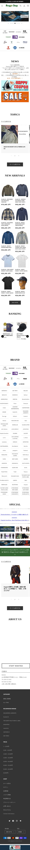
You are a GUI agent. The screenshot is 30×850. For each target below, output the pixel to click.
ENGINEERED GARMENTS (9, 713)
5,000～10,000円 (7, 750)
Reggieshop (13, 840)
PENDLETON (4, 454)
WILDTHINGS (15, 484)
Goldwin (15, 416)
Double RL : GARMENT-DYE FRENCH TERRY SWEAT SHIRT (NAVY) (20, 201)
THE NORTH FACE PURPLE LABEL (26, 476)
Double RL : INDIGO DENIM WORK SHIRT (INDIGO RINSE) (20, 224)
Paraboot (26, 450)
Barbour (26, 395)
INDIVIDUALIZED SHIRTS (4, 424)
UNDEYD (15, 480)
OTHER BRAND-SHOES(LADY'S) (25, 493)
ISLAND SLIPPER (25, 424)
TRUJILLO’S (4, 476)
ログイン (5, 787)
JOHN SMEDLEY (14, 429)
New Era (26, 446)
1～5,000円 (6, 746)
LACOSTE (26, 433)
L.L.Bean (26, 437)
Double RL (15, 412)
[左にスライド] (11, 156)
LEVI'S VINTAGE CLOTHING (15, 437)
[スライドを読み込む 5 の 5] (19, 23)
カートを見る (7, 783)
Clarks (4, 407)
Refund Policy (7, 810)
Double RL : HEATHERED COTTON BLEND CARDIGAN (7, 201)
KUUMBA (15, 433)
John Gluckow (4, 429)
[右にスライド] (18, 156)
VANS (25, 480)
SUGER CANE (15, 467)
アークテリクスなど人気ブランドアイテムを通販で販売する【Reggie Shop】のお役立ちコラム (15, 552)
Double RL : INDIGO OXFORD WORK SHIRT (6, 246)
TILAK (15, 471)
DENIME (4, 412)
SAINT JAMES (15, 459)
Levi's (4, 437)
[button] (2, 6)
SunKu (25, 467)
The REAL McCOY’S (4, 480)
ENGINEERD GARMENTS (25, 412)
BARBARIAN (15, 395)
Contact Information (8, 813)
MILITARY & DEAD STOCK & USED (4, 488)
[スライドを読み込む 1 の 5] (11, 23)
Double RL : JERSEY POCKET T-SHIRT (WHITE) (21, 270)
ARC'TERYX (14, 390)
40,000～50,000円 (8, 765)
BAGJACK (26, 390)
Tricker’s (26, 471)
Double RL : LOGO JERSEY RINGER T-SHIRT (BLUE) (7, 270)
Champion (25, 403)
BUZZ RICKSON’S (4, 403)
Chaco (15, 403)
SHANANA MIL (15, 463)
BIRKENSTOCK (4, 399)
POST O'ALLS (26, 454)
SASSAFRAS (4, 463)
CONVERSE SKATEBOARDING (15, 407)
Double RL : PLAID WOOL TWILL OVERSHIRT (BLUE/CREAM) (7, 224)
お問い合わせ (7, 806)
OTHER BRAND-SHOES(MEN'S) (15, 493)
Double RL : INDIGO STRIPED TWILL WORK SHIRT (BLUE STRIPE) (20, 247)
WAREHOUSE (4, 484)
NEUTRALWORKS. (4, 446)
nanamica (4, 442)
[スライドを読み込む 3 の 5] (15, 23)
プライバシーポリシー (9, 802)
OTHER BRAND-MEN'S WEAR (15, 488)
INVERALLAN (15, 424)
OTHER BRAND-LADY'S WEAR (25, 488)
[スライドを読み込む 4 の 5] (17, 23)
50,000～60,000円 (8, 769)
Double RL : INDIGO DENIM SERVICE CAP (20, 292)
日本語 (20, 832)
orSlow (4, 450)
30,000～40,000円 (8, 761)
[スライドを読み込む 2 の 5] (13, 23)
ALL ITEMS (6, 702)
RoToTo (4, 459)
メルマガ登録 (7, 794)
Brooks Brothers (25, 399)
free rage (4, 416)
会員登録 (5, 791)
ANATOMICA (4, 390)
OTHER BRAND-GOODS (4, 493)
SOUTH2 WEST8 (25, 463)
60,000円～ (6, 773)
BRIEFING (15, 399)
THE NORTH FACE (15, 476)
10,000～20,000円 (8, 754)
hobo (26, 420)
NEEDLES (15, 442)
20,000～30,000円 (8, 757)
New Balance (15, 446)
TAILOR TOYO (4, 471)
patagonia (15, 450)
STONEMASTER (4, 467)
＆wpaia (26, 484)
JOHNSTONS (26, 429)
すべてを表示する (6, 121)
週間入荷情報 (7, 698)
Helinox (4, 420)
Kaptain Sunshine (4, 433)
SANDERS (26, 459)
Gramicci (26, 416)
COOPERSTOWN (25, 407)
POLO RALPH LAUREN (15, 454)
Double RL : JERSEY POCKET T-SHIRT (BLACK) (7, 292)
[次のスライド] (22, 23)
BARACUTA (4, 395)
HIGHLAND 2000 (15, 420)
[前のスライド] (8, 23)
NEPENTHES (25, 442)
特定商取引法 (7, 798)
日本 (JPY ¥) (9, 832)
